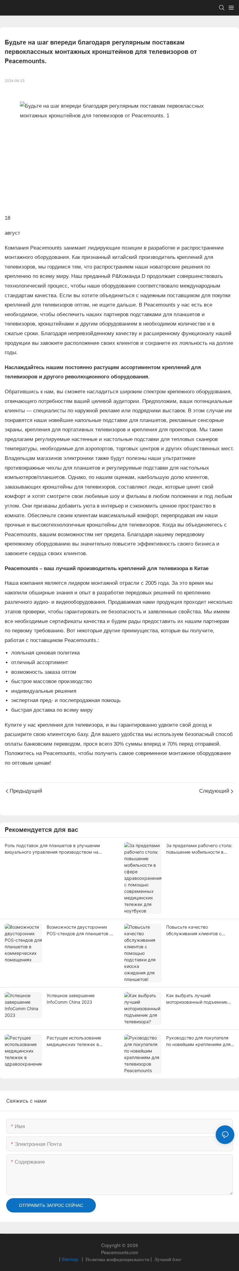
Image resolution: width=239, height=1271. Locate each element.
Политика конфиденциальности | (118, 1259)
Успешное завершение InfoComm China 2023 (71, 999)
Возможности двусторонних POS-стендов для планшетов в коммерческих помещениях (79, 930)
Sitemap (70, 1259)
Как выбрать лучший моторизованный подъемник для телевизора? (196, 999)
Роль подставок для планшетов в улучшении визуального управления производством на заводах (52, 849)
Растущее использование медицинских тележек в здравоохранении (74, 1041)
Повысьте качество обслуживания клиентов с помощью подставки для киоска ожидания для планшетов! (194, 930)
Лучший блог (167, 1259)
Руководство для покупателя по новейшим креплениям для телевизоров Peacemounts (198, 1041)
